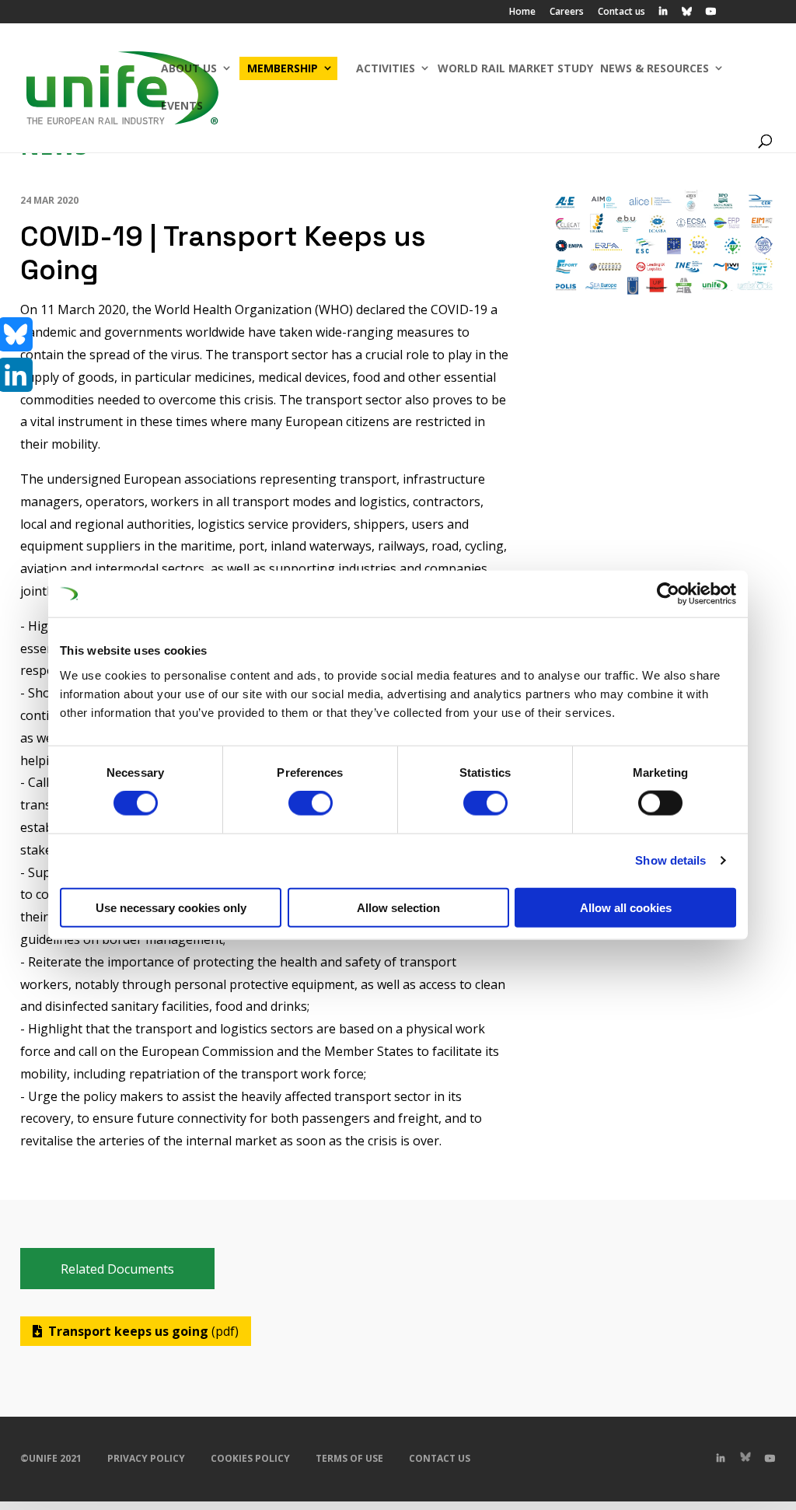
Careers (567, 12)
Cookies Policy (250, 1458)
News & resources (654, 68)
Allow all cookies (626, 907)
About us (189, 68)
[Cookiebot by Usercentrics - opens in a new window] (668, 594)
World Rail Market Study (515, 68)
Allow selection (398, 907)
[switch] (310, 803)
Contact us (621, 12)
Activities (385, 68)
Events (182, 105)
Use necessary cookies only (171, 907)
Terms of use (349, 1458)
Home (522, 12)
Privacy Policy (146, 1458)
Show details (670, 860)
